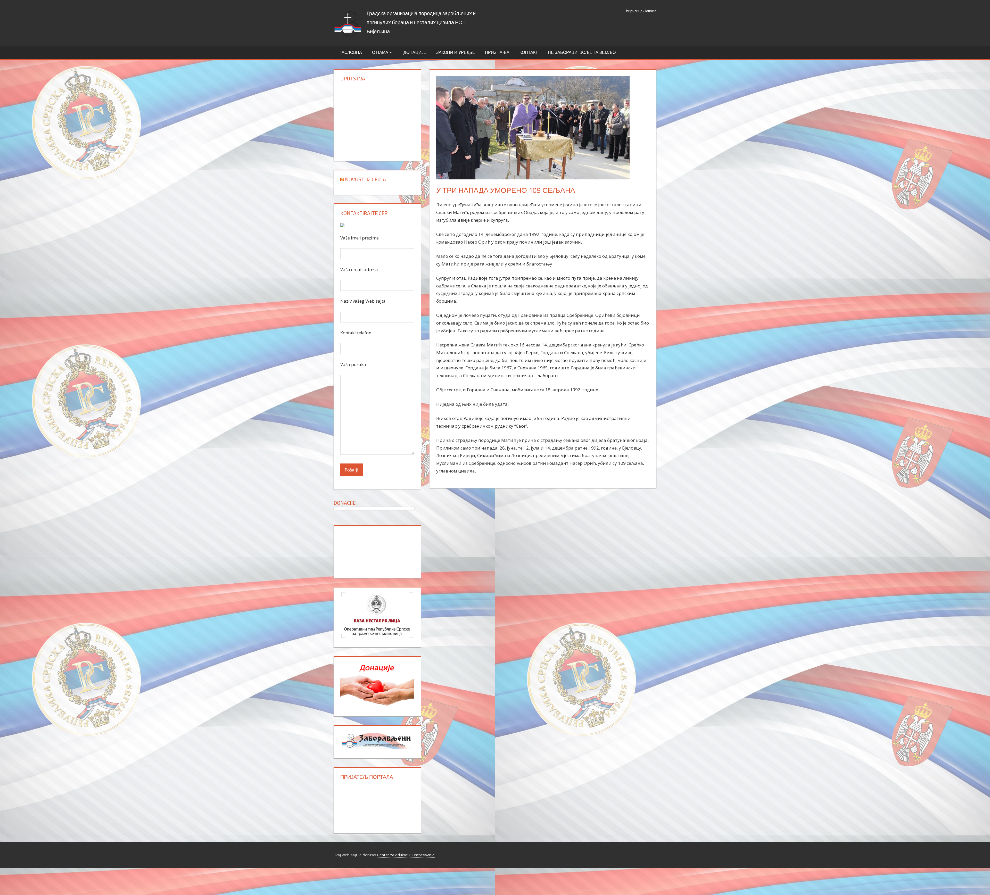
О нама (380, 52)
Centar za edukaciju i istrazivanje (406, 854)
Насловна (350, 52)
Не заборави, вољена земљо (582, 52)
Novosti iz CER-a (365, 179)
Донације (414, 52)
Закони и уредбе (455, 52)
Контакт (528, 52)
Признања (497, 52)
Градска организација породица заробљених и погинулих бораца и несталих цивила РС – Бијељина (421, 22)
